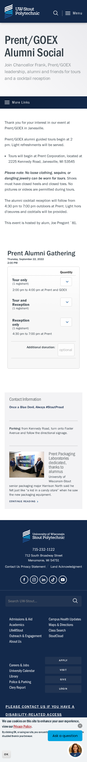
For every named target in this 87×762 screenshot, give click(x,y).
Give (63, 679)
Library (13, 676)
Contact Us (13, 567)
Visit (63, 669)
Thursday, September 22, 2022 (25, 259)
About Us (15, 641)
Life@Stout (16, 630)
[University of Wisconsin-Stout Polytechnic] (43, 537)
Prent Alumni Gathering (41, 253)
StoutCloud (56, 636)
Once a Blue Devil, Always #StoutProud (36, 407)
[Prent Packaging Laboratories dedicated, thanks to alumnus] (26, 465)
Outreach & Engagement (25, 636)
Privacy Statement (33, 567)
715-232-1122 (43, 549)
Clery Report (17, 687)
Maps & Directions (61, 625)
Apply (63, 660)
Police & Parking (20, 682)
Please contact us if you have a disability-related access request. (40, 715)
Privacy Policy (22, 726)
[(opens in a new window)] (24, 580)
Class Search (57, 630)
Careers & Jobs (19, 665)
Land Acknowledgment (66, 567)
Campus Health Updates (65, 619)
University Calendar (22, 671)
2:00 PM (12, 262)
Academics (16, 625)
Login (63, 688)
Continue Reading (22, 501)
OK (6, 754)
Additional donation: (41, 347)
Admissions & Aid (20, 619)
